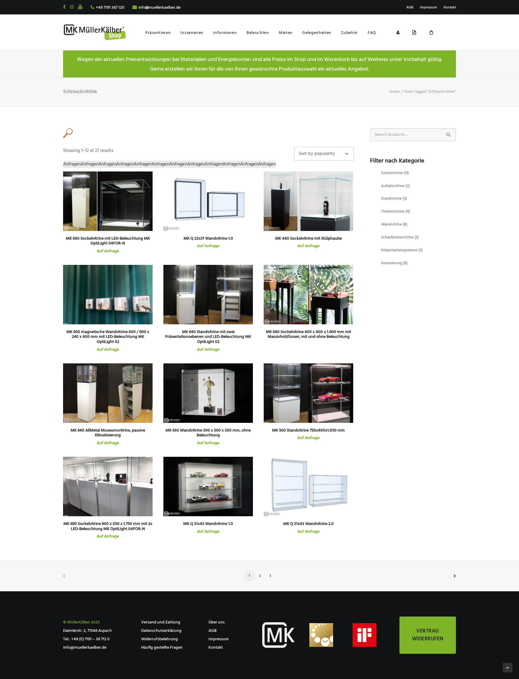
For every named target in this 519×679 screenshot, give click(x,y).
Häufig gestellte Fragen (162, 647)
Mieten (286, 32)
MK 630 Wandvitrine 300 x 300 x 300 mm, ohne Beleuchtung (208, 433)
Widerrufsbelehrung (159, 639)
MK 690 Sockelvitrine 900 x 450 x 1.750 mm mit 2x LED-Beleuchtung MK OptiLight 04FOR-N (107, 526)
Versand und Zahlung (160, 622)
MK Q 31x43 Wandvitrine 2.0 (308, 523)
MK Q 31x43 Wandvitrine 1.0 (208, 523)
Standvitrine (394, 199)
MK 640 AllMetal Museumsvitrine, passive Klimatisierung (108, 433)
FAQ (372, 32)
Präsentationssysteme (402, 250)
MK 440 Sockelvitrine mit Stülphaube (308, 238)
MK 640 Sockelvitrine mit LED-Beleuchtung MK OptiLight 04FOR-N (108, 241)
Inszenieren (191, 32)
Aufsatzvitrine (395, 186)
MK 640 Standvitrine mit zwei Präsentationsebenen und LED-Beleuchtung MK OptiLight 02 (208, 337)
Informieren (225, 32)
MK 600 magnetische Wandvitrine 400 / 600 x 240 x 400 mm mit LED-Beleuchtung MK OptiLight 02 (107, 337)
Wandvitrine (394, 224)
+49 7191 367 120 (110, 7)
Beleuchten (258, 32)
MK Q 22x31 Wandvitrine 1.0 (208, 238)
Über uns (216, 622)
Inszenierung (394, 263)
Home (395, 92)
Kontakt (450, 8)
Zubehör (349, 32)
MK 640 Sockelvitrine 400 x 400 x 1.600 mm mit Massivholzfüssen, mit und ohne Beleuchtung (308, 335)
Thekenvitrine (395, 211)
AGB (409, 8)
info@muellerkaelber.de (84, 647)
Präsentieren (158, 32)
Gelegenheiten (316, 32)
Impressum (428, 8)
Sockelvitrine (395, 173)
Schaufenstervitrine (400, 237)
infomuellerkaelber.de (159, 7)
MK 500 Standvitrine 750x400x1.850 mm (308, 430)
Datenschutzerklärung (161, 630)
